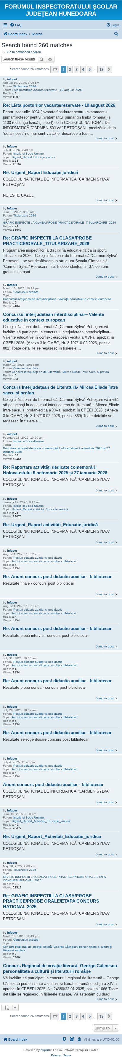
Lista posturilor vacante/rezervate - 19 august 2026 (47, 89)
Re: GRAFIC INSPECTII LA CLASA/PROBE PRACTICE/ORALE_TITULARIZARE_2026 (47, 240)
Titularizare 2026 (24, 86)
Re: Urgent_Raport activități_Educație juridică (50, 524)
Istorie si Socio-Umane (28, 153)
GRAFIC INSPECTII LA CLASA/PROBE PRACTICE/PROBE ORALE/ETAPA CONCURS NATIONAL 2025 (54, 878)
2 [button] (70, 69)
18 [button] (101, 69)
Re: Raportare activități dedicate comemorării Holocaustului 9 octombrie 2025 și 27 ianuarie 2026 (55, 470)
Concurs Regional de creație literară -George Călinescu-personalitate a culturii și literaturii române (57, 948)
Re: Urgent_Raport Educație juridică (40, 172)
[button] (54, 69)
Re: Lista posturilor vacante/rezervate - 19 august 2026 (59, 105)
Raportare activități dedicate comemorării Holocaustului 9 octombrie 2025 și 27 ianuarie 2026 (56, 450)
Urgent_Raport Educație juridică (33, 157)
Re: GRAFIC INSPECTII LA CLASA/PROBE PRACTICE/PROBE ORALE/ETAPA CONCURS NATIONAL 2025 (51, 901)
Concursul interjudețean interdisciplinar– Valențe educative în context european (57, 299)
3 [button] (77, 69)
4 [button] (83, 69)
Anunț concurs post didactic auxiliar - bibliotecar (44, 561)
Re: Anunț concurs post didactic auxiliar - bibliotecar (57, 576)
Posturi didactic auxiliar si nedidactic (37, 557)
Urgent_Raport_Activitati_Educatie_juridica (41, 821)
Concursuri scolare (25, 291)
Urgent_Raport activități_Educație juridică (40, 509)
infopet (12, 79)
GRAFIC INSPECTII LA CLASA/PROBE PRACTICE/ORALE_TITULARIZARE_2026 (59, 222)
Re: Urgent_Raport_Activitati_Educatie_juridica (52, 836)
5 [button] (90, 69)
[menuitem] (16, 25)
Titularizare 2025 (24, 869)
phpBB (45, 1050)
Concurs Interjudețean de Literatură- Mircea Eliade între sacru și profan (60, 371)
